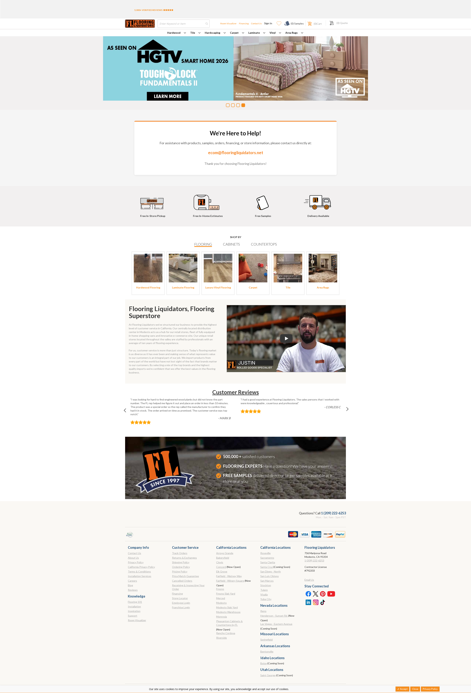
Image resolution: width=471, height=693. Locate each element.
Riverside (221, 637)
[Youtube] (331, 593)
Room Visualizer (228, 23)
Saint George (268, 675)
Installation (134, 606)
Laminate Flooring (183, 287)
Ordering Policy (181, 566)
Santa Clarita (267, 562)
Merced (220, 598)
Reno (263, 611)
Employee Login (181, 602)
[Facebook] (308, 593)
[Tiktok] (323, 602)
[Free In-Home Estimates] (208, 201)
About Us (133, 557)
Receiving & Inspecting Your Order (188, 587)
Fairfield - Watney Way (229, 576)
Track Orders (179, 553)
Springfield (266, 639)
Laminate (254, 32)
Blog (130, 585)
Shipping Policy (180, 562)
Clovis (219, 562)
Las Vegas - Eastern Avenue (276, 623)
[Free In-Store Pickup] (152, 201)
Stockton (265, 585)
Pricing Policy (179, 571)
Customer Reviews (235, 392)
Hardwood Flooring (148, 287)
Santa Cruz (266, 566)
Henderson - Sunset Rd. (274, 615)
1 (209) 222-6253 (333, 513)
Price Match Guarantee (185, 576)
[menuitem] (176, 32)
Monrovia (221, 616)
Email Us (309, 579)
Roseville (265, 553)
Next (344, 411)
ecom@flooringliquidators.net (235, 152)
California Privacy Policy (141, 566)
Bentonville (266, 651)
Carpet (234, 32)
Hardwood (173, 32)
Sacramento (267, 557)
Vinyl (273, 32)
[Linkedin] (308, 602)
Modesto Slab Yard (227, 607)
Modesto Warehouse (228, 612)
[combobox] (183, 24)
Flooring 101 (135, 601)
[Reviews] (168, 10)
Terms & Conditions (139, 571)
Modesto (221, 602)
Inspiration (134, 611)
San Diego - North (270, 571)
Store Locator (180, 598)
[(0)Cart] (308, 23)
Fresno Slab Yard (225, 593)
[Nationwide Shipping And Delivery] (318, 201)
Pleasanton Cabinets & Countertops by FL (229, 623)
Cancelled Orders (182, 580)
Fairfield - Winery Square (230, 580)
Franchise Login (181, 607)
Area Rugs (291, 32)
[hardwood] (148, 267)
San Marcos (267, 580)
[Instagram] (315, 602)
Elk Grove (221, 571)
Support (132, 615)
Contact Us (256, 23)
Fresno (220, 589)
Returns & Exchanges (184, 557)
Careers (132, 580)
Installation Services (139, 576)
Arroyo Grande (224, 553)
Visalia (264, 594)
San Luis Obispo (269, 576)
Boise (263, 663)
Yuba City (265, 599)
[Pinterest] (323, 593)
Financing (244, 23)
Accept (403, 688)
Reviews (133, 589)
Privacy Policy (136, 562)
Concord (221, 566)
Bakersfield (222, 557)
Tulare (264, 589)
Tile (192, 32)
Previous (126, 411)
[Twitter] (315, 593)
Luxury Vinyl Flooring (218, 287)
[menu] (235, 32)
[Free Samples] (263, 201)
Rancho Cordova (225, 633)
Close (415, 688)
